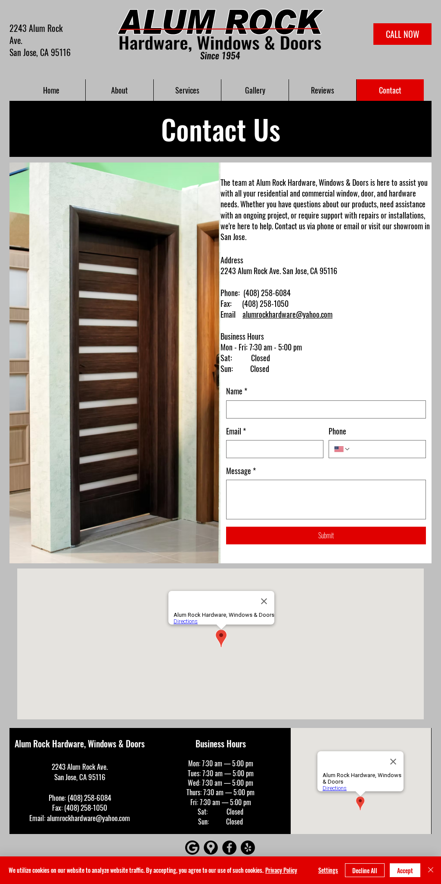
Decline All (364, 870)
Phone (337, 431)
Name (236, 391)
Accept (405, 870)
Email (236, 431)
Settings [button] (328, 870)
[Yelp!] (248, 847)
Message (241, 470)
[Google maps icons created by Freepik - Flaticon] (211, 847)
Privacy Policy (281, 870)
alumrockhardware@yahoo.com (287, 314)
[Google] (192, 847)
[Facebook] (229, 847)
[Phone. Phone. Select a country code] (342, 449)
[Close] (430, 870)
